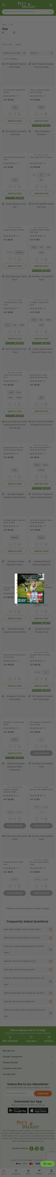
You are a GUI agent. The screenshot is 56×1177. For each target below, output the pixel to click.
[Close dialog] (40, 574)
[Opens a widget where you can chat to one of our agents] (47, 1164)
